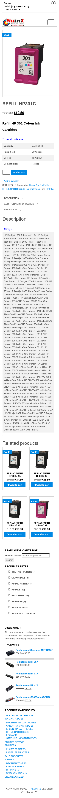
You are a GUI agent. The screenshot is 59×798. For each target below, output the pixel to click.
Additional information (19, 203)
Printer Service (14, 742)
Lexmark (11, 735)
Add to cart (19, 172)
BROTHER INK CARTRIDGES (21, 722)
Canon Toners (15, 766)
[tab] (13, 198)
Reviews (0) (10, 209)
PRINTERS (18, 601)
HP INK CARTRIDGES (13, 188)
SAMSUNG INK (20, 607)
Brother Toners (16, 763)
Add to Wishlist (11, 180)
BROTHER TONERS (23, 571)
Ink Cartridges (33, 188)
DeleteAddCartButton (39, 185)
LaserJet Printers (17, 752)
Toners (9, 759)
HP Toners (12, 769)
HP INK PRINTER (21, 583)
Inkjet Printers (15, 749)
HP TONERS (20, 595)
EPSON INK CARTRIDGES (19, 728)
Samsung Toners (16, 772)
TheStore (35, 788)
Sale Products (14, 756)
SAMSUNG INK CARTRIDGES (21, 738)
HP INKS (49, 188)
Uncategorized (14, 776)
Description (11, 198)
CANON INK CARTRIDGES (19, 725)
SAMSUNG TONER (23, 613)
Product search (13, 555)
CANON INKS (20, 577)
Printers (10, 745)
